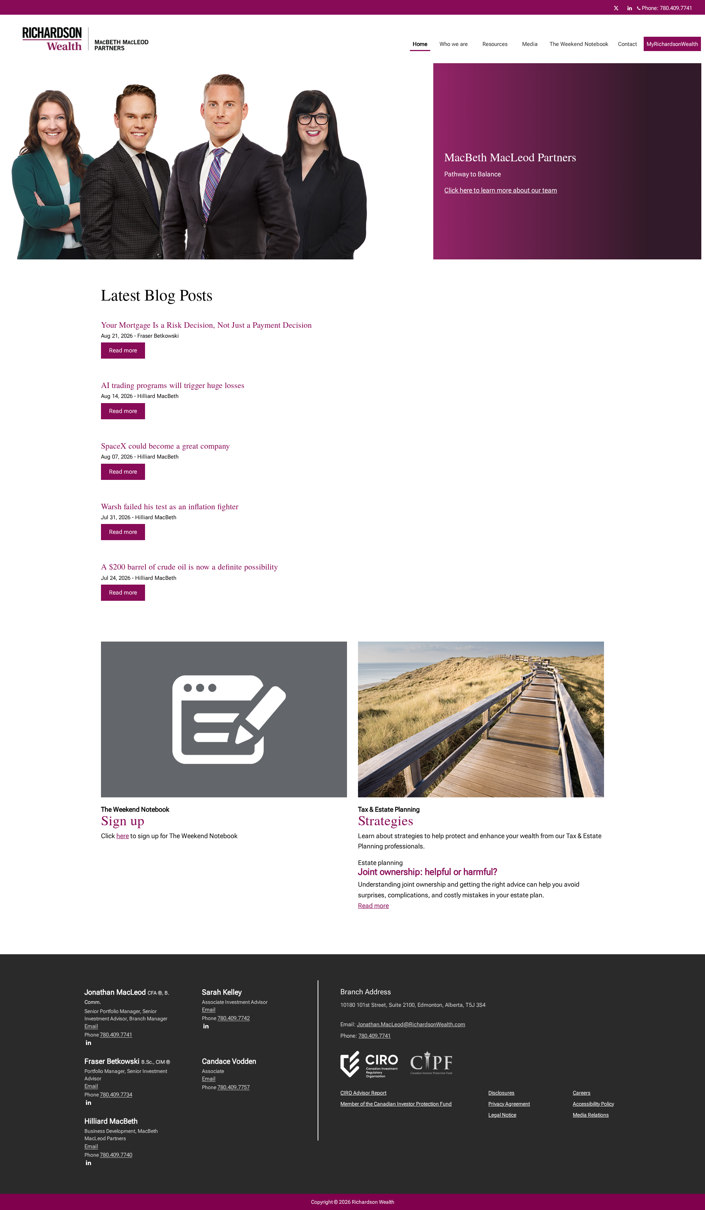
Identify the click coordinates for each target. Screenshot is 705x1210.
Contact (627, 44)
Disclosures (501, 1093)
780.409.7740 (116, 1155)
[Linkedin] (630, 8)
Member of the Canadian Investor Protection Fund (396, 1104)
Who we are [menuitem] (451, 46)
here (122, 836)
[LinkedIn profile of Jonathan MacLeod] (90, 1042)
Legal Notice (502, 1115)
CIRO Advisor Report (363, 1093)
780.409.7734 (116, 1094)
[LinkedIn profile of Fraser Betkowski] (90, 1102)
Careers (581, 1093)
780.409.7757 (233, 1087)
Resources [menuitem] (492, 46)
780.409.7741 (676, 8)
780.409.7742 (233, 1018)
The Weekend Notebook (579, 44)
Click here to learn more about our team (500, 190)
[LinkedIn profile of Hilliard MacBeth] (90, 1163)
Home (420, 44)
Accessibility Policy (593, 1104)
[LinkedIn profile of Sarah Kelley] (208, 1026)
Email (91, 1026)
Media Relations (591, 1115)
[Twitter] (616, 8)
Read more (123, 350)
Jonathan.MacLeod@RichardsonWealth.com (411, 1024)
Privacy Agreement (509, 1104)
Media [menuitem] (527, 46)
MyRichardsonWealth (672, 44)
